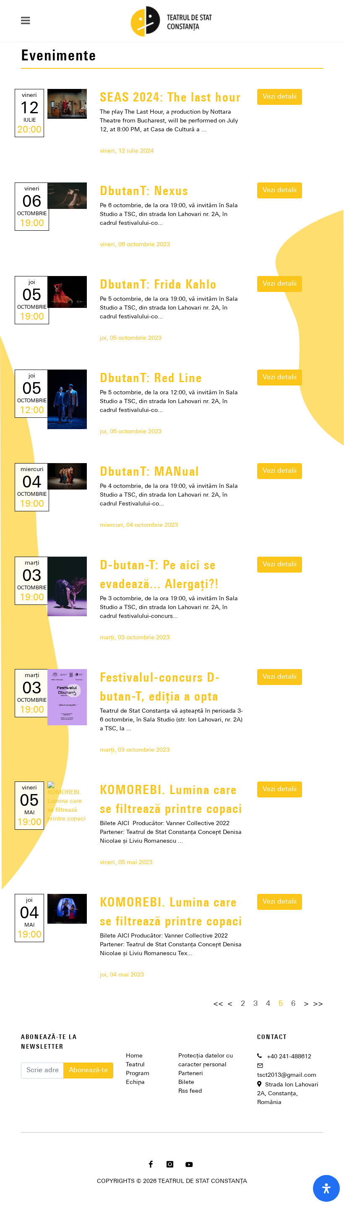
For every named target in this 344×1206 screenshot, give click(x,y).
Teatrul (135, 1065)
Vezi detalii (280, 97)
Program (137, 1074)
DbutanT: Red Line (151, 379)
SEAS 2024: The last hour (170, 98)
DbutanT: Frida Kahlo (158, 285)
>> (318, 1004)
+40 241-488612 (289, 1057)
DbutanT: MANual (149, 472)
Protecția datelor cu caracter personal (205, 1060)
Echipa (135, 1082)
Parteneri (190, 1074)
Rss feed (190, 1091)
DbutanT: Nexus (144, 191)
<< (218, 1004)
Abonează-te (88, 1070)
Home (134, 1056)
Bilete (186, 1082)
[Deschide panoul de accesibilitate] (326, 1188)
